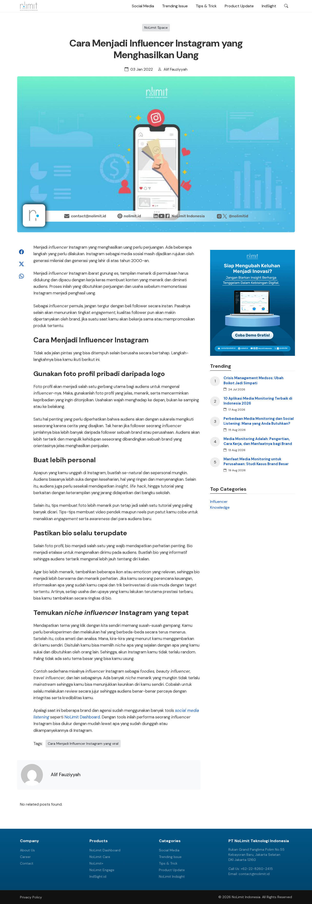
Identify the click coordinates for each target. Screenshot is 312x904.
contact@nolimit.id (254, 874)
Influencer (219, 501)
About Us (27, 850)
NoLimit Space (156, 27)
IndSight (269, 6)
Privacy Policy (31, 897)
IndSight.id (97, 876)
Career (25, 857)
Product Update (239, 6)
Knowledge (220, 507)
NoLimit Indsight (172, 876)
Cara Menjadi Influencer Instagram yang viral (83, 743)
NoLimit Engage (101, 870)
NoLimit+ (96, 863)
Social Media (143, 6)
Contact (26, 863)
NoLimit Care (99, 857)
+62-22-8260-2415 (257, 868)
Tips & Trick (206, 6)
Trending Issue (175, 6)
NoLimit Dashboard (82, 717)
